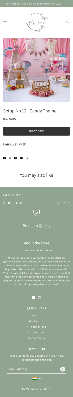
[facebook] (34, 297)
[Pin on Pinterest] (15, 157)
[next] (68, 203)
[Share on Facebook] (4, 157)
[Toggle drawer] (5, 23)
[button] (27, 157)
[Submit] (62, 369)
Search (36, 315)
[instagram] (39, 297)
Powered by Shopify (36, 388)
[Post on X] (9, 157)
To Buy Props (36, 337)
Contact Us (36, 321)
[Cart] (68, 23)
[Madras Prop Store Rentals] (36, 22)
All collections (36, 326)
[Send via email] (21, 157)
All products (36, 332)
